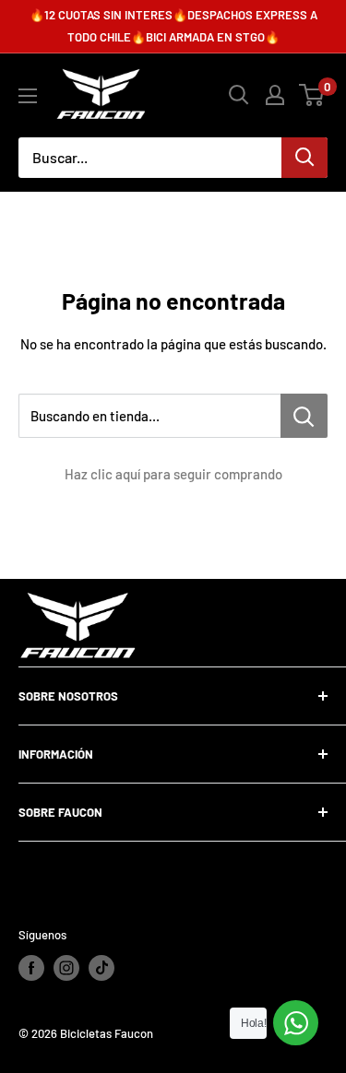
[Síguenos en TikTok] (101, 968)
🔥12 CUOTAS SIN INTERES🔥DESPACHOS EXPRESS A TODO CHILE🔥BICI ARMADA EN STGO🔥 (173, 25)
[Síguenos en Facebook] (31, 968)
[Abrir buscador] (239, 95)
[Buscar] (304, 157)
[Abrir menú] (27, 95)
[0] (312, 95)
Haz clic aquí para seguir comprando (173, 474)
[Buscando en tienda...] (304, 416)
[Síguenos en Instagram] (66, 968)
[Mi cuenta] (275, 95)
